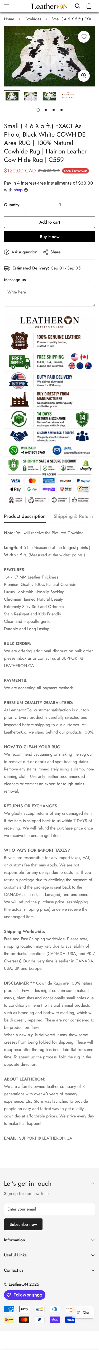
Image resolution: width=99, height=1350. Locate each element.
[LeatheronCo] (49, 6)
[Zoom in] (84, 76)
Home (9, 19)
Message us (15, 280)
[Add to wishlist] (84, 37)
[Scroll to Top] (89, 1322)
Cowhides (33, 19)
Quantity (12, 205)
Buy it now (49, 237)
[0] (89, 6)
